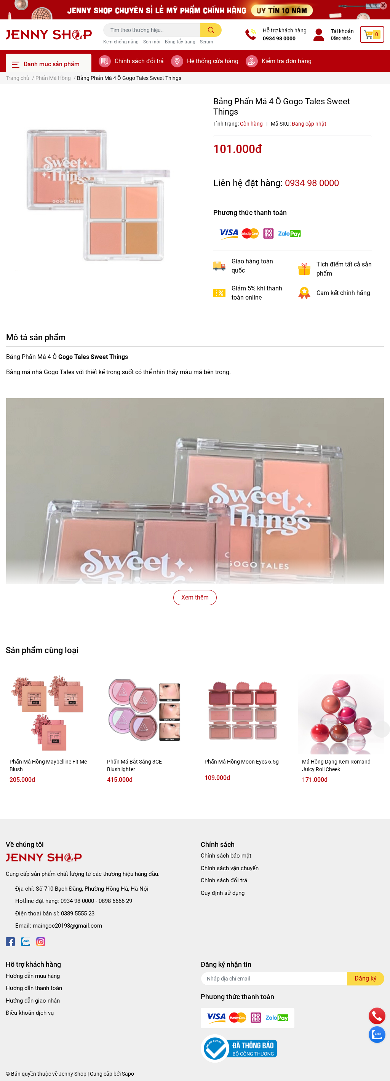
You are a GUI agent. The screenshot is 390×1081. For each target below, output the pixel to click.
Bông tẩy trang (180, 42)
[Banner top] (195, 9)
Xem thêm (195, 597)
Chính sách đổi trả (139, 61)
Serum (206, 42)
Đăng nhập (341, 38)
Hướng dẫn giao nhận (33, 1000)
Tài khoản (342, 31)
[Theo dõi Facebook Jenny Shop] (10, 941)
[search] (211, 30)
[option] (97, 188)
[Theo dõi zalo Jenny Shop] (25, 941)
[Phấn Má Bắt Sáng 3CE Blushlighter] (146, 711)
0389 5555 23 (77, 913)
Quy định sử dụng (223, 893)
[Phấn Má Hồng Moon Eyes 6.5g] (244, 711)
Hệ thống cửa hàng (212, 61)
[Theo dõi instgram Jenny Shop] (40, 941)
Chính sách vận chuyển (230, 868)
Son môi (151, 42)
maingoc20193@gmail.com (67, 925)
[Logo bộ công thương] (239, 1048)
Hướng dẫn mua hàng (33, 976)
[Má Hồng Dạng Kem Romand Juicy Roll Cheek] (341, 711)
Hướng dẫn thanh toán (34, 988)
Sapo (128, 1074)
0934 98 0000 (279, 38)
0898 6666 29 (115, 901)
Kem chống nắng (121, 42)
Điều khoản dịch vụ (30, 1012)
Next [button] (381, 729)
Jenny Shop (72, 1074)
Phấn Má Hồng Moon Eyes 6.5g (242, 762)
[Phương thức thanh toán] (260, 233)
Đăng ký (366, 978)
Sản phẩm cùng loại (42, 650)
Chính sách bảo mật (226, 855)
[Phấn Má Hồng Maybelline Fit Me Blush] (49, 711)
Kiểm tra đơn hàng (287, 61)
